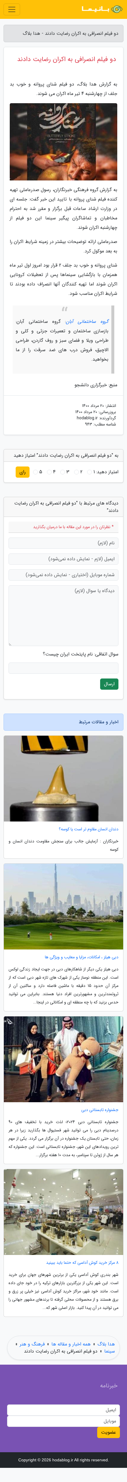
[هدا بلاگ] (101, 9)
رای (22, 472)
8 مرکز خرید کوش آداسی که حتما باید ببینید (82, 1263)
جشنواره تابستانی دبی (99, 1110)
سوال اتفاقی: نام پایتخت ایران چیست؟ (80, 654)
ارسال (109, 684)
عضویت (108, 1432)
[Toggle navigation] (12, 9)
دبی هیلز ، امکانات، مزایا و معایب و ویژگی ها (81, 957)
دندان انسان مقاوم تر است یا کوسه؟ (88, 829)
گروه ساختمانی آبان (87, 321)
